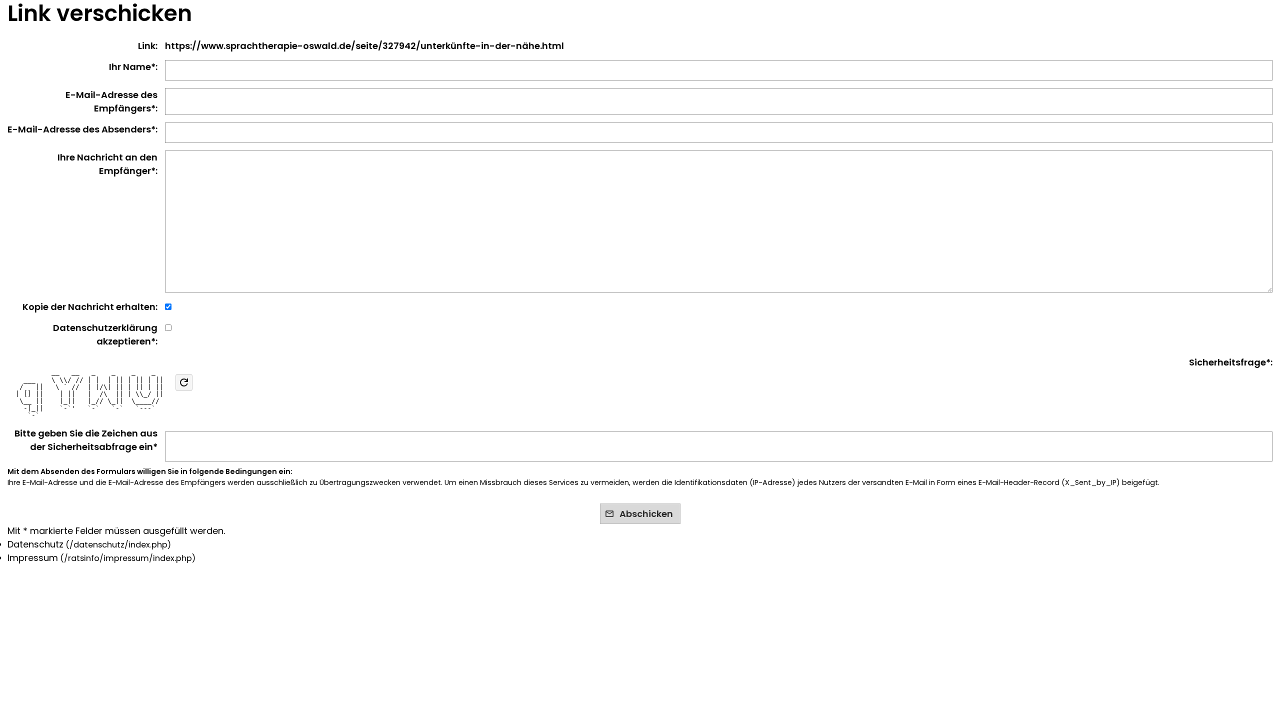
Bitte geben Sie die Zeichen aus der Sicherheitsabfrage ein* (86, 440)
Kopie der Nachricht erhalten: (90, 306)
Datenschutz (36, 544)
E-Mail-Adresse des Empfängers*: (112, 101)
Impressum (33, 558)
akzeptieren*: (105, 335)
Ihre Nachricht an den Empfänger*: (108, 164)
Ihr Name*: (133, 66)
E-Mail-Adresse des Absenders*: (83, 129)
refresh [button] (184, 383)
